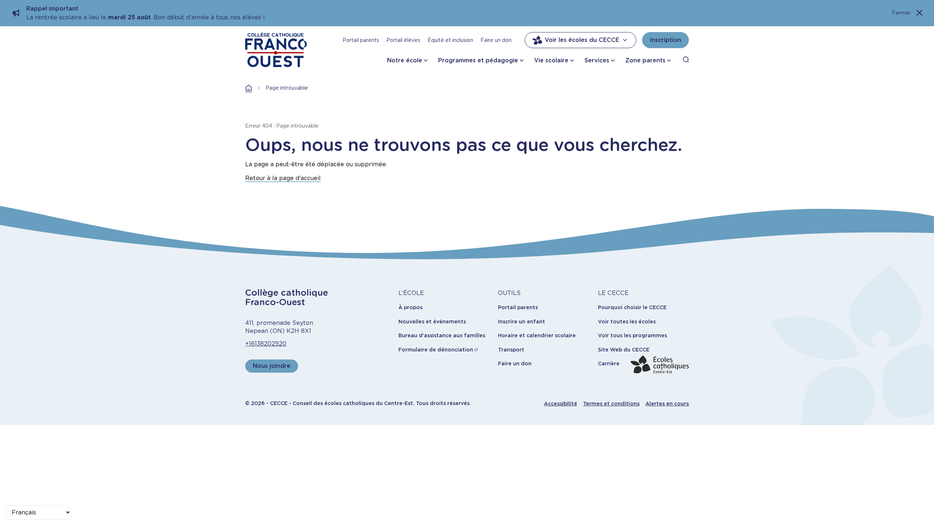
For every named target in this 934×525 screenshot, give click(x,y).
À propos (410, 307)
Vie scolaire (551, 60)
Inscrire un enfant (521, 321)
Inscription (665, 39)
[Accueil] (276, 49)
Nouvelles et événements (432, 321)
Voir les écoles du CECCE (582, 39)
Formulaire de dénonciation (435, 350)
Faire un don (496, 40)
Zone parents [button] (645, 60)
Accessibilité (560, 404)
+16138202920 (265, 343)
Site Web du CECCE (623, 350)
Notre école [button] (404, 60)
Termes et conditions (611, 404)
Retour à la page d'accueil (283, 178)
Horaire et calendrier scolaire (537, 335)
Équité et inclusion (450, 40)
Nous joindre (271, 365)
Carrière (609, 363)
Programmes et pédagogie (478, 60)
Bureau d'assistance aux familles (441, 335)
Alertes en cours (667, 404)
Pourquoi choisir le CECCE (632, 307)
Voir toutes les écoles (627, 321)
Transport (511, 350)
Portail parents (361, 40)
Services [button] (596, 60)
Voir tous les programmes (632, 335)
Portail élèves (403, 40)
